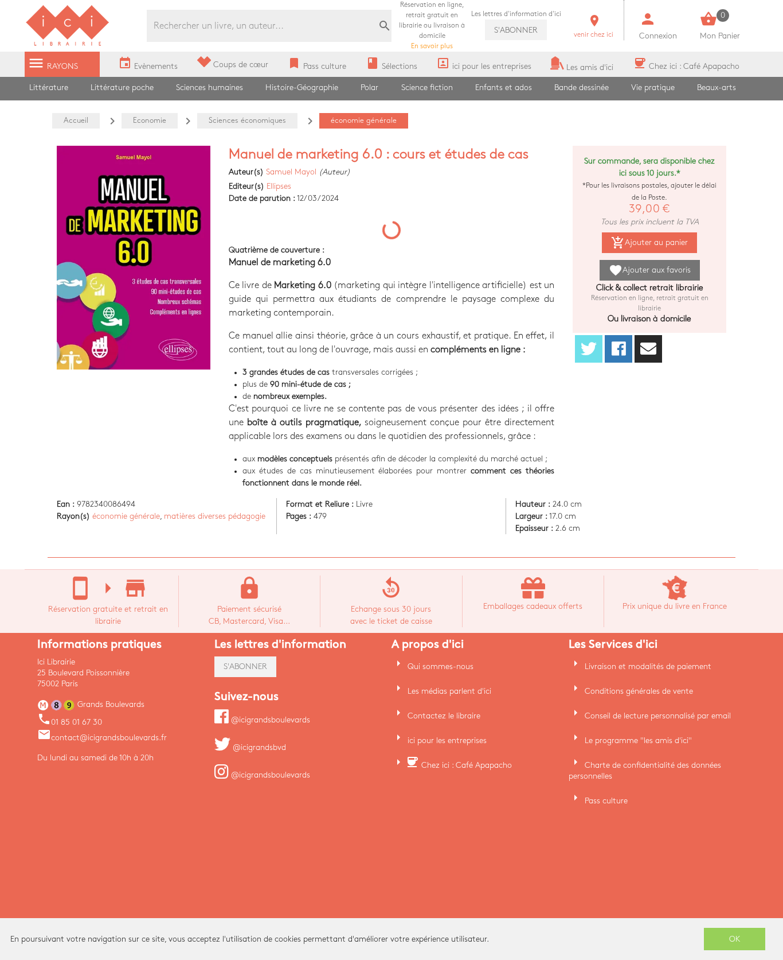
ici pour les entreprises (447, 740)
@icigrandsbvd (258, 747)
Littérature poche (122, 87)
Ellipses (279, 186)
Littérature (48, 87)
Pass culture (606, 800)
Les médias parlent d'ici (449, 691)
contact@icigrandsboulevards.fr (102, 737)
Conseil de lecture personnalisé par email (658, 716)
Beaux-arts (716, 87)
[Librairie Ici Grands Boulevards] (68, 44)
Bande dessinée (581, 87)
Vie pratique (653, 87)
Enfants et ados (503, 87)
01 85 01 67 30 (69, 722)
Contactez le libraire (444, 716)
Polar (369, 87)
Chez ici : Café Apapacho (466, 765)
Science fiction (427, 87)
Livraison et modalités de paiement (648, 666)
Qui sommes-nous (440, 666)
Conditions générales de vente (639, 691)
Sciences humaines (209, 87)
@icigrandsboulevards (269, 720)
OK (735, 939)
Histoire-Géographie (301, 87)
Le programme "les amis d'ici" (638, 740)
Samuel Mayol (291, 172)
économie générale (126, 516)
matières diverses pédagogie (214, 516)
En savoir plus (432, 25)
